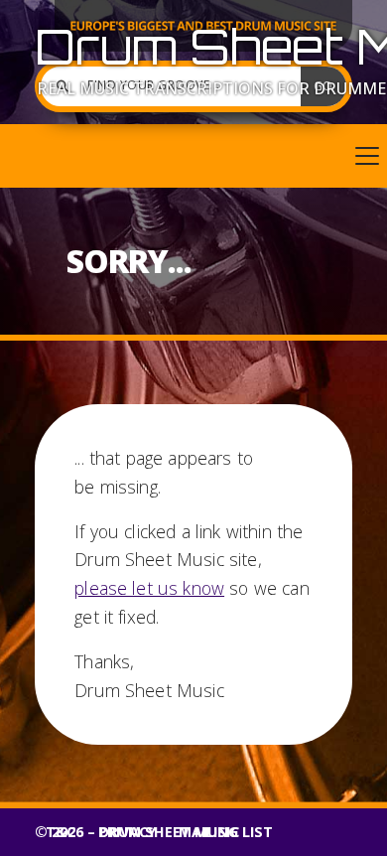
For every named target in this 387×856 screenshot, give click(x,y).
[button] (193, 156)
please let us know (149, 588)
